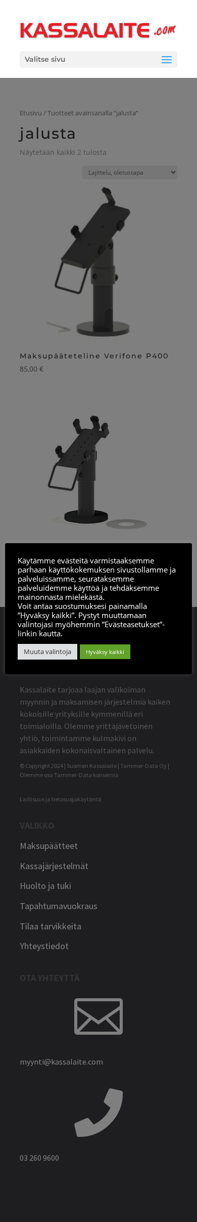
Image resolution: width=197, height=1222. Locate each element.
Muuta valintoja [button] (47, 651)
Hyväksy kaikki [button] (105, 652)
